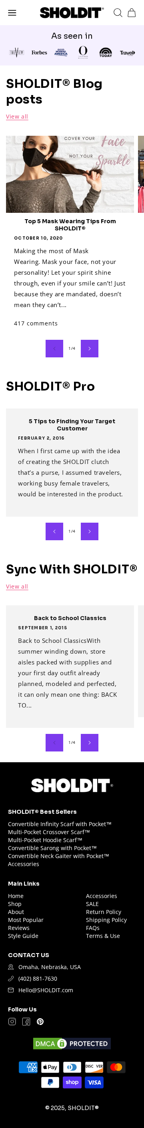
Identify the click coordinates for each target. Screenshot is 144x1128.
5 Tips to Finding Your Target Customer (72, 425)
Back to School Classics (70, 618)
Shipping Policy (106, 920)
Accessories (23, 864)
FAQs (93, 928)
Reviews (19, 928)
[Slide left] (54, 348)
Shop (15, 904)
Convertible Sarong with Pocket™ (52, 848)
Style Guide (23, 936)
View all (17, 116)
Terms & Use (103, 936)
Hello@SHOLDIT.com (45, 990)
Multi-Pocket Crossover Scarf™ (49, 832)
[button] (12, 12)
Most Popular (26, 920)
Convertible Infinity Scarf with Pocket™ (60, 824)
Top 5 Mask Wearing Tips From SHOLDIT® (70, 225)
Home (16, 896)
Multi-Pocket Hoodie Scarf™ (45, 840)
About (16, 912)
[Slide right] (89, 348)
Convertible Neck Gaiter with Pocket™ (58, 856)
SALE (92, 904)
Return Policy (103, 912)
